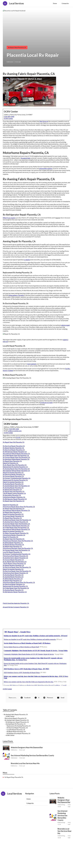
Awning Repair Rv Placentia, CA (15, 724)
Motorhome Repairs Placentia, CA (14, 497)
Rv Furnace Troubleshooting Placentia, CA (16, 478)
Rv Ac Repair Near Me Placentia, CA (14, 465)
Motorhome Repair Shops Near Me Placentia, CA (19, 506)
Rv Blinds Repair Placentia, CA (13, 542)
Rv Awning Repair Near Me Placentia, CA (16, 469)
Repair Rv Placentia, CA (10, 463)
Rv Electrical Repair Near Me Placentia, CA (17, 520)
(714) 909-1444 (9, 116)
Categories (65, 3)
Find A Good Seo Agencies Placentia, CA (16, 603)
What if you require (9, 218)
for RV (18, 437)
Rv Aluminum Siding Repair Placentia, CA (16, 459)
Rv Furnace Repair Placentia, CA (13, 476)
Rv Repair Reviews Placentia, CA (13, 448)
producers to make (46, 402)
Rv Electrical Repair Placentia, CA (14, 446)
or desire (27, 259)
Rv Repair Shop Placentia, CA (12, 461)
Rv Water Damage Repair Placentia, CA (15, 533)
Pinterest (50, 697)
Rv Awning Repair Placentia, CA (13, 484)
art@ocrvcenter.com (14, 431)
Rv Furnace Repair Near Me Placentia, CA (16, 457)
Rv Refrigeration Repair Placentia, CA (18, 733)
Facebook (27, 697)
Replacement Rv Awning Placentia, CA (15, 467)
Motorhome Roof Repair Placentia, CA (15, 556)
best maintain (31, 364)
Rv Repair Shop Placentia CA (17, 47)
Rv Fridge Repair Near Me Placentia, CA (16, 455)
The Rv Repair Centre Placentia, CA (14, 493)
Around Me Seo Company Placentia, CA (16, 607)
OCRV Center (8, 118)
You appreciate (25, 158)
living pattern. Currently (16, 295)
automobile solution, (45, 168)
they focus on (44, 121)
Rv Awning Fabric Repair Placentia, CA (15, 522)
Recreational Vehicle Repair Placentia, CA (16, 453)
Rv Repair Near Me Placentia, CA (13, 442)
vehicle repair (65, 325)
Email (62, 697)
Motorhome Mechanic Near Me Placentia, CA (18, 541)
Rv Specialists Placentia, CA (12, 495)
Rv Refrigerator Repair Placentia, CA (15, 451)
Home (55, 3)
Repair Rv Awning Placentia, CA (13, 472)
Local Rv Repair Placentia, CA (12, 552)
